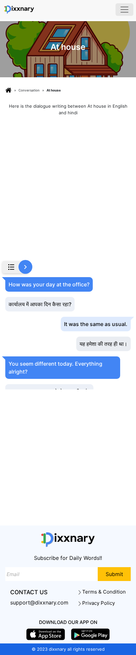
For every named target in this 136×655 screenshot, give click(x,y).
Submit (114, 574)
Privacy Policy (98, 603)
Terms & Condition (103, 592)
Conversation (29, 90)
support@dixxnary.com (39, 602)
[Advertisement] (68, 189)
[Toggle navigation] (124, 9)
